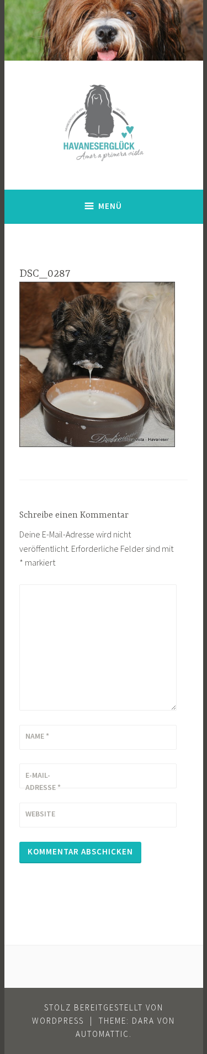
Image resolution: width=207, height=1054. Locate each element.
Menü (110, 206)
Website (40, 814)
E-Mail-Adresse (43, 781)
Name (37, 736)
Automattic (102, 1034)
